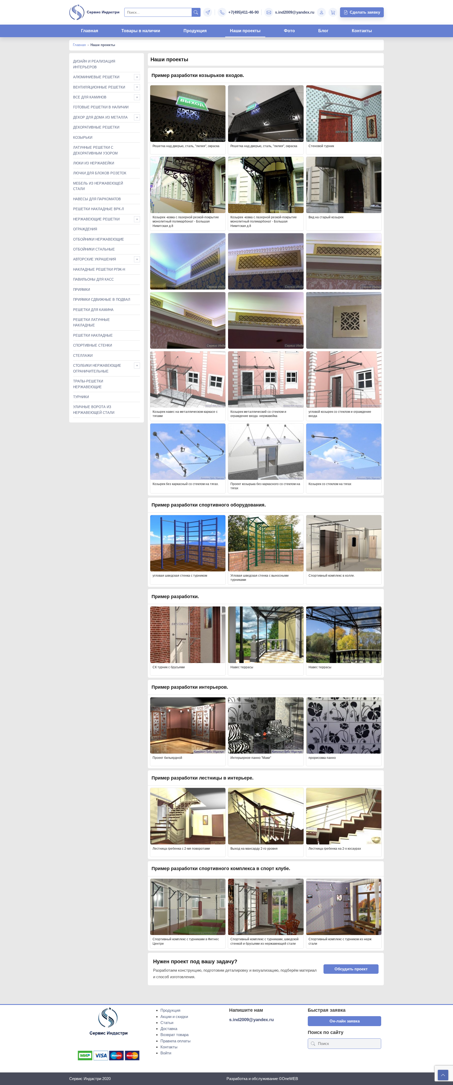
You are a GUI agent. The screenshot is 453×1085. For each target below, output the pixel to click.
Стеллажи (83, 356)
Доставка (168, 1028)
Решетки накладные (93, 335)
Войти (165, 1053)
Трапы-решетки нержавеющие (88, 384)
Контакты (362, 31)
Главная (89, 31)
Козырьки (82, 138)
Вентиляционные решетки (99, 87)
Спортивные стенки (92, 345)
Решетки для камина (93, 310)
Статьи (166, 1022)
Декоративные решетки (96, 127)
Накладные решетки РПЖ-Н (99, 269)
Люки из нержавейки (93, 163)
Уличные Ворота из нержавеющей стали (93, 409)
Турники (81, 397)
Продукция (195, 31)
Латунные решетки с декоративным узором (95, 150)
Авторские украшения (94, 259)
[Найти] (196, 12)
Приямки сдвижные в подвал (101, 300)
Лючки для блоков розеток (99, 173)
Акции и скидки (174, 1016)
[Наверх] (443, 1075)
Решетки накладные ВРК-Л (98, 209)
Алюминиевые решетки (96, 77)
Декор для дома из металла (100, 117)
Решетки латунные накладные (91, 322)
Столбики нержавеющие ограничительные (97, 368)
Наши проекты (245, 31)
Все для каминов (89, 97)
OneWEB (290, 1078)
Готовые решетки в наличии (100, 107)
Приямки (81, 290)
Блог (323, 31)
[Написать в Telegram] (207, 12)
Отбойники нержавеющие (98, 239)
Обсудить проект (351, 969)
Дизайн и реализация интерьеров (94, 64)
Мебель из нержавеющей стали (98, 186)
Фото (289, 31)
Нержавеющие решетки (96, 219)
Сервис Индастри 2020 (90, 1078)
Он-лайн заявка (345, 1021)
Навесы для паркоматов (97, 199)
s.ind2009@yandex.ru (251, 1019)
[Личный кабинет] (321, 12)
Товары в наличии (140, 31)
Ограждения (85, 229)
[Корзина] (332, 12)
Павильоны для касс (93, 279)
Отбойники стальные (94, 249)
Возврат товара (174, 1034)
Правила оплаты (175, 1041)
